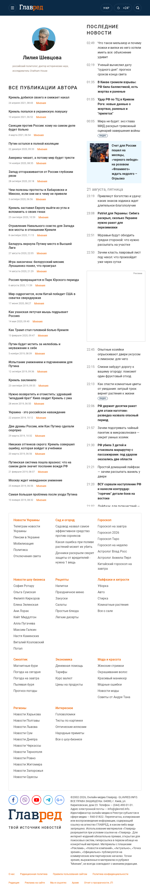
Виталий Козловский (28, 642)
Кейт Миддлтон (24, 617)
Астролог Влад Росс (112, 551)
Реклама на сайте (35, 882)
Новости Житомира (27, 764)
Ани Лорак (21, 611)
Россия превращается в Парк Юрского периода (44, 280)
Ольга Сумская (24, 592)
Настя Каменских (26, 636)
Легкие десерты (67, 617)
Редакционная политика (33, 874)
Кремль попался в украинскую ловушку (38, 111)
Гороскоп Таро (108, 539)
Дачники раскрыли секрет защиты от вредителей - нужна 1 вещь (74, 557)
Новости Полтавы (26, 720)
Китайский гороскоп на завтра (115, 566)
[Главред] (31, 8)
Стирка (103, 598)
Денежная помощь (69, 666)
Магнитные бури (25, 666)
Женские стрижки (111, 666)
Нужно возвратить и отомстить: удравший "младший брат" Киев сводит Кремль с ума (40, 396)
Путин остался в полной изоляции (34, 143)
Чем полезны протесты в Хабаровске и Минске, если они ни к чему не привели (38, 192)
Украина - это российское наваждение (37, 412)
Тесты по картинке (69, 720)
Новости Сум (22, 733)
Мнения (41, 103)
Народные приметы (69, 733)
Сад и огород (65, 520)
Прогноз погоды (25, 691)
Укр (106, 8)
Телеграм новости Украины (26, 528)
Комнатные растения (113, 605)
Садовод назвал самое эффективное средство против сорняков (72, 531)
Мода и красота (109, 659)
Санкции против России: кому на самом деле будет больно (42, 127)
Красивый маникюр (112, 678)
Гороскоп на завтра (112, 526)
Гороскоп (104, 520)
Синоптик (20, 659)
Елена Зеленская (25, 605)
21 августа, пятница (105, 189)
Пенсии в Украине (26, 537)
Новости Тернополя (27, 752)
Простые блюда (67, 611)
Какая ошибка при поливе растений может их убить (74, 544)
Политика (20, 550)
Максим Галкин (24, 630)
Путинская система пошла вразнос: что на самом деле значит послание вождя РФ (40, 464)
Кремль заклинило (22, 380)
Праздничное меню (69, 592)
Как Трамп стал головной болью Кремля (39, 330)
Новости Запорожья (28, 771)
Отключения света (27, 556)
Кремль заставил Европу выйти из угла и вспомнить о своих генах (39, 210)
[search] (137, 8)
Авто (101, 592)
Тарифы (61, 672)
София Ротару (23, 586)
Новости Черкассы (27, 745)
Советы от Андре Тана (114, 697)
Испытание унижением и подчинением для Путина (40, 364)
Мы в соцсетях (58, 882)
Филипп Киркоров (26, 598)
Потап (17, 648)
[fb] (13, 800)
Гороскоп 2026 (108, 532)
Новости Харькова (27, 714)
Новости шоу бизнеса (29, 579)
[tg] (48, 800)
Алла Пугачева (24, 623)
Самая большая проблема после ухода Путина (43, 494)
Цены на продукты (69, 684)
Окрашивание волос (112, 672)
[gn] (59, 800)
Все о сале (105, 611)
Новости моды (108, 691)
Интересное (64, 708)
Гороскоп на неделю (113, 545)
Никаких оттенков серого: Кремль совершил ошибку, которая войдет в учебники (42, 446)
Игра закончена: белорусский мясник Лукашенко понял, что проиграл (36, 264)
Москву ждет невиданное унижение (35, 480)
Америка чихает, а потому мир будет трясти (41, 158)
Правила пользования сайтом (70, 874)
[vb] (24, 800)
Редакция (14, 882)
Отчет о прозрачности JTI (98, 882)
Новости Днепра (25, 739)
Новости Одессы (25, 777)
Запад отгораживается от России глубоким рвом (41, 174)
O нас (12, 874)
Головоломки (65, 714)
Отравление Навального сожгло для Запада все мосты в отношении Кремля (41, 228)
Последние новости (103, 30)
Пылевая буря (23, 684)
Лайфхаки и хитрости (113, 579)
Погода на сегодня (27, 672)
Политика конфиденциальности (110, 874)
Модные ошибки (110, 684)
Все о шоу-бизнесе (68, 739)
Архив (75, 882)
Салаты (61, 605)
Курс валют (63, 678)
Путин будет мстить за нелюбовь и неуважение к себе (34, 346)
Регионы (19, 708)
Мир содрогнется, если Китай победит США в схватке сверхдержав (42, 296)
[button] (12, 8)
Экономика (63, 659)
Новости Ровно (24, 758)
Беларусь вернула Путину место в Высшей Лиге (40, 246)
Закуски (61, 598)
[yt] (36, 800)
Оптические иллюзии (70, 727)
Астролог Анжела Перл (114, 558)
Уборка (103, 586)
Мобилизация (23, 543)
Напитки (61, 586)
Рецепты (62, 579)
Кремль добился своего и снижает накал (39, 97)
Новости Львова (25, 727)
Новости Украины (26, 520)
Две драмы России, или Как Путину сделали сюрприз (41, 428)
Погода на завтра (26, 678)
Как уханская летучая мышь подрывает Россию (38, 314)
